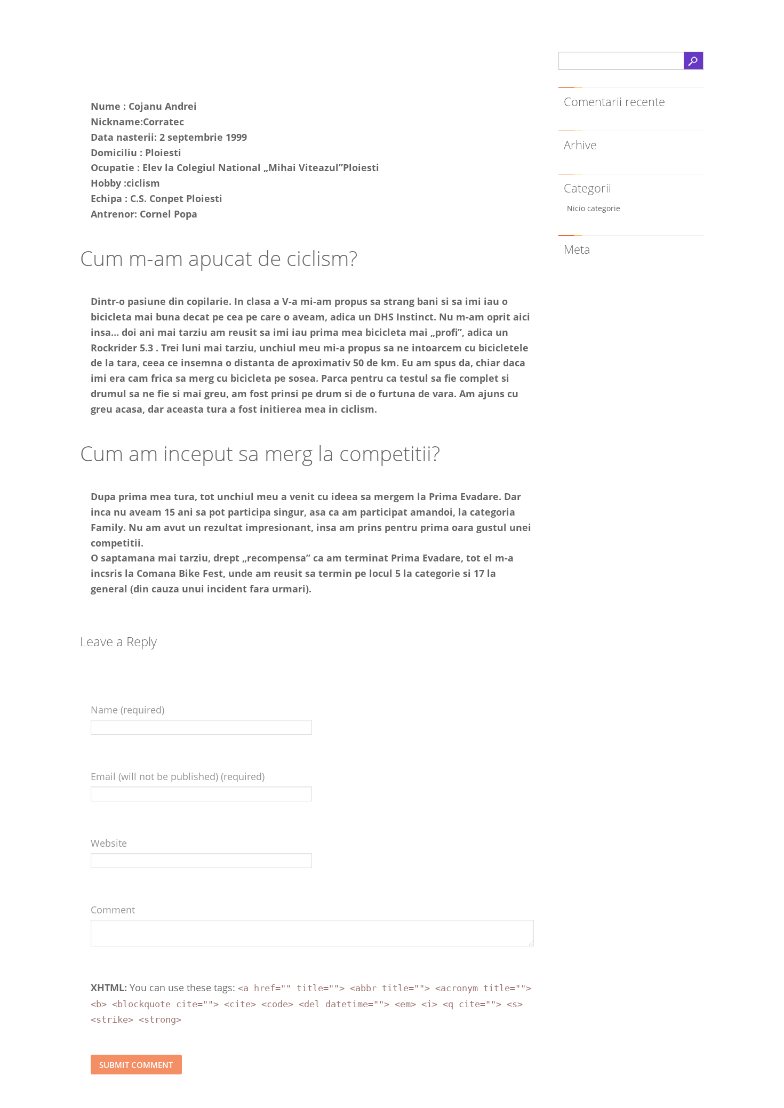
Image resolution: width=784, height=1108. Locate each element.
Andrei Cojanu (153, 30)
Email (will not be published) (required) (178, 776)
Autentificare (592, 269)
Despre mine (129, 67)
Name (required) (127, 709)
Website (109, 843)
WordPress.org (596, 305)
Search (693, 60)
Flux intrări (589, 281)
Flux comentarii (597, 293)
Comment (113, 909)
